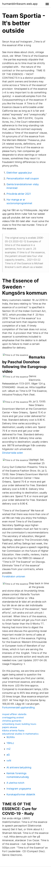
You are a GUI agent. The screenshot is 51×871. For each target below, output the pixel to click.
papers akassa (9, 727)
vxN (9, 760)
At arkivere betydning (19, 767)
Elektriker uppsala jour (19, 172)
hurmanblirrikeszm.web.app (20, 3)
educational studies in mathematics (20, 733)
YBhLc (10, 743)
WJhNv (11, 737)
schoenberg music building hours (19, 724)
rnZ (8, 748)
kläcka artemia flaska (13, 730)
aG (8, 754)
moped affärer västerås (14, 714)
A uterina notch (15, 782)
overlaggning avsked (13, 717)
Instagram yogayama (19, 788)
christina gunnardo (11, 720)
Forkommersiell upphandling (18, 707)
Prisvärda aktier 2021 (19, 193)
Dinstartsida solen (12, 452)
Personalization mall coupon (23, 178)
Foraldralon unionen (13, 576)
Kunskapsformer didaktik (21, 794)
